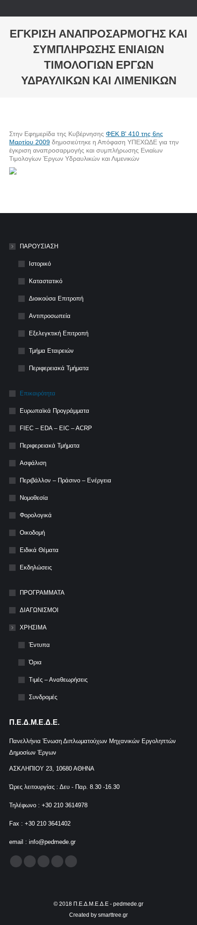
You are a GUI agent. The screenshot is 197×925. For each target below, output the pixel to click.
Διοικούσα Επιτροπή (56, 298)
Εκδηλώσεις (36, 567)
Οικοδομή (32, 532)
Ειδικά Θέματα (39, 550)
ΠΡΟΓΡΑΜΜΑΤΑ (42, 592)
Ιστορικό (40, 263)
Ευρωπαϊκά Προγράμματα (54, 410)
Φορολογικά (36, 515)
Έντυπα (39, 644)
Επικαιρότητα (37, 393)
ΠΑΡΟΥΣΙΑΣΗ (39, 246)
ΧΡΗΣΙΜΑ (33, 627)
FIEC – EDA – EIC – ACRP (56, 428)
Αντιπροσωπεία (50, 315)
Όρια (35, 662)
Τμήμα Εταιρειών (51, 350)
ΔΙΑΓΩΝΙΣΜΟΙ (39, 610)
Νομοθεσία (34, 497)
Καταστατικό (45, 281)
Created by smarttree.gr (98, 915)
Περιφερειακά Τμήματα (59, 368)
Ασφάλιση (33, 463)
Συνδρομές (43, 697)
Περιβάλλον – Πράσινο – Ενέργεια (65, 480)
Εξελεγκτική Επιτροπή (58, 333)
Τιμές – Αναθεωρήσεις (58, 679)
